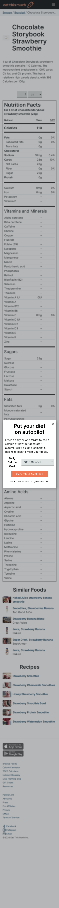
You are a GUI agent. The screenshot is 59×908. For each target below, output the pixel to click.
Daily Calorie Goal (12, 462)
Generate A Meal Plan (29, 474)
